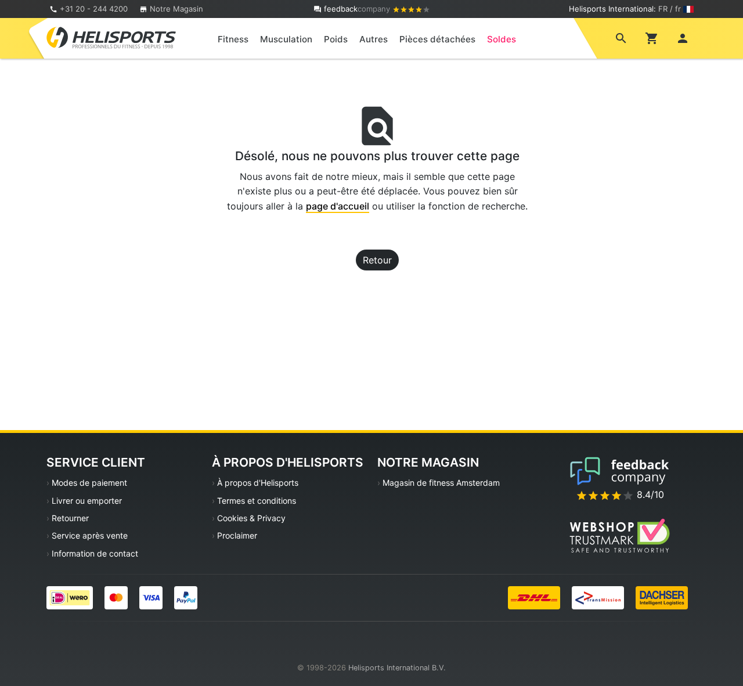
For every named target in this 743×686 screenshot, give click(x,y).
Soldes (501, 39)
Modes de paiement (89, 483)
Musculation (286, 39)
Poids (336, 39)
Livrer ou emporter (87, 501)
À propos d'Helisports (257, 483)
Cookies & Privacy (251, 518)
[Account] (683, 38)
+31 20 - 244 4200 (94, 8)
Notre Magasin (175, 8)
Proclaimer (237, 535)
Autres (373, 39)
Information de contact (95, 553)
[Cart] (652, 38)
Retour (377, 260)
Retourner (70, 518)
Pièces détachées (437, 39)
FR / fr (669, 8)
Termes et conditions (256, 501)
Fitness (233, 39)
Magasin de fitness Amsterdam (441, 483)
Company (358, 8)
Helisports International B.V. (397, 667)
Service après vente (90, 535)
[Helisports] (111, 37)
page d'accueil (337, 206)
